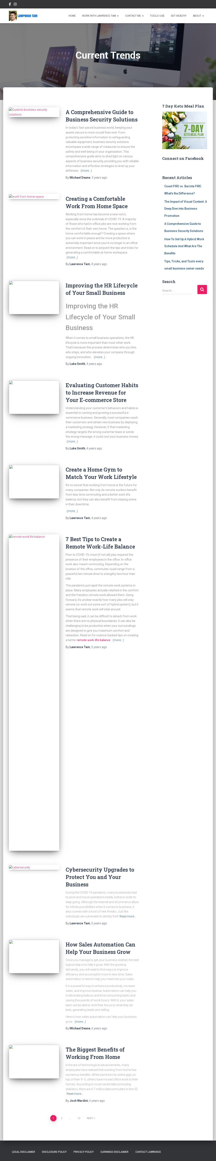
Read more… (128, 916)
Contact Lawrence (148, 1151)
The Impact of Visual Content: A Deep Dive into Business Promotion (185, 208)
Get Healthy (178, 15)
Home (72, 15)
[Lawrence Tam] (23, 16)
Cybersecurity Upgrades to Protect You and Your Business (100, 877)
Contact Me (133, 15)
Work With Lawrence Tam (99, 15)
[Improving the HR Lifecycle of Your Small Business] (34, 297)
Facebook (10, 5)
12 (78, 1118)
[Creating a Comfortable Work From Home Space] (34, 196)
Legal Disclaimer (23, 1151)
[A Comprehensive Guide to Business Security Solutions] (34, 112)
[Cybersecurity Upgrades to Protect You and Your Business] (34, 867)
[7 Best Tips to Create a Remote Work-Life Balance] (34, 692)
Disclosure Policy (54, 1151)
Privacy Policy (84, 1151)
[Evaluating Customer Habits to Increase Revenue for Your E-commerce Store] (34, 397)
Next (90, 1118)
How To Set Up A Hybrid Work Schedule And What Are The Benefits (184, 246)
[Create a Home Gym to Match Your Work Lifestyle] (34, 482)
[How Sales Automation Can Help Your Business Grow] (34, 957)
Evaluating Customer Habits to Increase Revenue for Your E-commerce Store (102, 392)
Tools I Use (157, 15)
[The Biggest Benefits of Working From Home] (34, 1062)
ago (99, 177)
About (197, 15)
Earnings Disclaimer (114, 1151)
